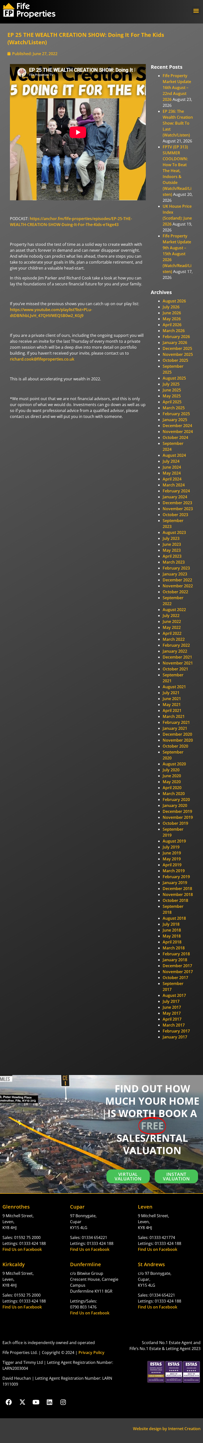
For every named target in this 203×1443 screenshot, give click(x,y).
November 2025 (178, 354)
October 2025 (175, 360)
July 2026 (171, 307)
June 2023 (172, 544)
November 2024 (178, 431)
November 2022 (178, 586)
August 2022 (174, 609)
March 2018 (174, 948)
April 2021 (172, 710)
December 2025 (177, 348)
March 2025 (174, 408)
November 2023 (178, 508)
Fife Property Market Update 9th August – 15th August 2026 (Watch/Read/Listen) (177, 253)
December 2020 (177, 734)
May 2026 (172, 318)
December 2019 (177, 811)
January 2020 (175, 805)
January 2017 (175, 1037)
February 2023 (176, 568)
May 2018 (172, 936)
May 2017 (172, 1013)
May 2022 (172, 627)
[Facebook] (8, 1402)
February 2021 (176, 722)
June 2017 (172, 1007)
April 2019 (172, 865)
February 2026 (176, 336)
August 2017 (174, 995)
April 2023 (172, 556)
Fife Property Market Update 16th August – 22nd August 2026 (177, 87)
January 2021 (175, 728)
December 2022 (177, 580)
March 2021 (174, 716)
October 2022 (175, 592)
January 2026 (175, 342)
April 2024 (172, 479)
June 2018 (172, 930)
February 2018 (176, 954)
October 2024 (175, 437)
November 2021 (178, 663)
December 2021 (177, 657)
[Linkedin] (49, 1402)
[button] (196, 10)
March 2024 (174, 485)
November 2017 (178, 971)
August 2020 (174, 764)
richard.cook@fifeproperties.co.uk (42, 359)
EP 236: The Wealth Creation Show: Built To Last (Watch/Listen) (178, 123)
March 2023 (174, 562)
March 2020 (174, 793)
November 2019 (178, 817)
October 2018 (175, 900)
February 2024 (176, 491)
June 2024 (172, 467)
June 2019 (172, 853)
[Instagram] (63, 1402)
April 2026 (172, 324)
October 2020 (175, 746)
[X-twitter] (22, 1402)
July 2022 (171, 615)
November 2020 (178, 740)
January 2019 (175, 882)
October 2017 (175, 977)
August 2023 (174, 532)
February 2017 (176, 1031)
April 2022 (172, 633)
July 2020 (171, 770)
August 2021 (174, 686)
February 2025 (176, 413)
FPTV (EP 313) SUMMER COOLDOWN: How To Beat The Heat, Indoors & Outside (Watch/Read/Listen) (177, 170)
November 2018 (178, 894)
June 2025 (172, 390)
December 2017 (177, 965)
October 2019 (175, 823)
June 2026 (172, 313)
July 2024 (171, 461)
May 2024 (172, 473)
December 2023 (177, 502)
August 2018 (174, 918)
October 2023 (175, 514)
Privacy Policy (91, 1352)
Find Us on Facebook (22, 1249)
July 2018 (171, 924)
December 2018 (177, 888)
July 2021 (171, 692)
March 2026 (174, 330)
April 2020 (172, 787)
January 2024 (175, 497)
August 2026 (174, 301)
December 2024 (177, 425)
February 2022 (176, 645)
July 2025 (171, 384)
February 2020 (176, 799)
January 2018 (175, 959)
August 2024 (174, 455)
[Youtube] (36, 1402)
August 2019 (174, 841)
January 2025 (175, 419)
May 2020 (172, 781)
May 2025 (172, 396)
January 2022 (175, 651)
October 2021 (175, 669)
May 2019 (172, 859)
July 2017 (171, 1001)
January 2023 (175, 574)
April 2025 (172, 402)
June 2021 (172, 698)
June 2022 (172, 621)
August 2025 (174, 378)
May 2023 (172, 550)
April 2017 (172, 1019)
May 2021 (172, 704)
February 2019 (176, 876)
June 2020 (172, 776)
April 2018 (172, 942)
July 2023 (171, 538)
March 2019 (174, 870)
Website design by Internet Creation (167, 1428)
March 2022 (174, 639)
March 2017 (174, 1025)
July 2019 (171, 847)
